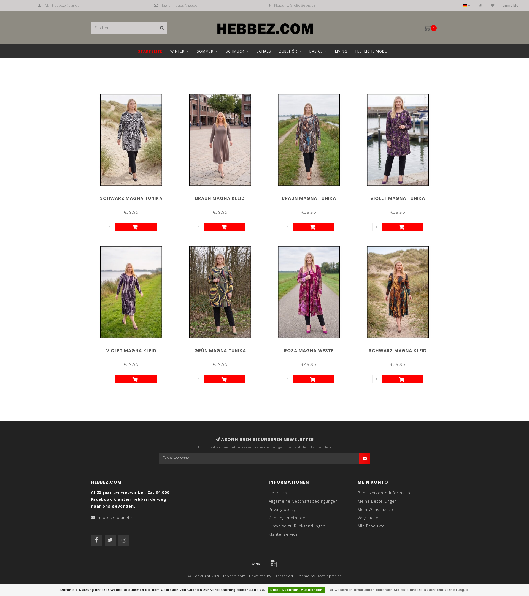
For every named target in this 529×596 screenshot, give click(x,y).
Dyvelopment (328, 576)
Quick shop (133, 196)
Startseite (150, 51)
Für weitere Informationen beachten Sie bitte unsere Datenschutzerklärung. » (398, 590)
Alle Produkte (371, 526)
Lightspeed (282, 576)
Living (341, 51)
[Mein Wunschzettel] (493, 5)
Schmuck (235, 51)
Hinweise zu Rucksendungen (297, 526)
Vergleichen (369, 517)
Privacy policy (282, 509)
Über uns (278, 493)
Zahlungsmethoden (288, 517)
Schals (264, 51)
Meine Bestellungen (377, 501)
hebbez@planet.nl (116, 517)
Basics (316, 51)
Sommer (205, 51)
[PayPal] (273, 563)
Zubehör (288, 51)
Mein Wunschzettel (377, 509)
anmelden (512, 5)
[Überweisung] (256, 563)
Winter (177, 51)
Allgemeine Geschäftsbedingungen (303, 501)
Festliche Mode (371, 51)
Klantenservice (283, 534)
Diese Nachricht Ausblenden (296, 590)
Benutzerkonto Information (385, 493)
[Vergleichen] (481, 5)
